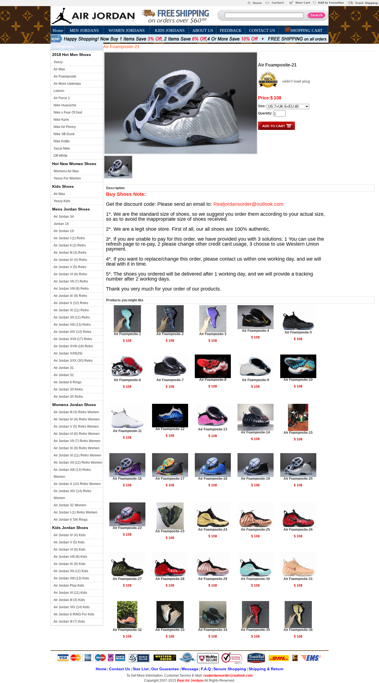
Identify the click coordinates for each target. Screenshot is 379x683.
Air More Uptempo (67, 84)
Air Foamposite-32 (127, 630)
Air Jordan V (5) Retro (70, 267)
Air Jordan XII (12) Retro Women (78, 462)
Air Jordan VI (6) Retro (70, 274)
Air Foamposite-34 (212, 630)
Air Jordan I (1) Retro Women (75, 512)
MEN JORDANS (84, 30)
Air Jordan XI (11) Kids (70, 593)
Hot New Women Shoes (74, 163)
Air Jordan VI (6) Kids (69, 549)
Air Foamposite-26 (298, 529)
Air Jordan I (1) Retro (69, 238)
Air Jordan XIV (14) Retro (72, 332)
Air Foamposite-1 (127, 334)
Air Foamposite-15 (298, 433)
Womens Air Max (66, 171)
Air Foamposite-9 (255, 380)
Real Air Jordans (190, 680)
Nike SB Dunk (64, 134)
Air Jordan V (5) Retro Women (76, 426)
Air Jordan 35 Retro (68, 397)
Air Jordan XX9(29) (68, 353)
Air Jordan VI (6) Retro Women (77, 434)
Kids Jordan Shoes (70, 527)
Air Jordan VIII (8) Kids (70, 557)
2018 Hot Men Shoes (71, 54)
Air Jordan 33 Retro (68, 389)
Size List (141, 669)
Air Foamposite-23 (170, 531)
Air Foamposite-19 (255, 479)
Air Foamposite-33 (170, 630)
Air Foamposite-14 (255, 432)
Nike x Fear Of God (68, 112)
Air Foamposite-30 (255, 579)
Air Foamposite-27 (127, 579)
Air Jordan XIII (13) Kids (71, 578)
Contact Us (119, 669)
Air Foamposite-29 (212, 579)
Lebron (59, 91)
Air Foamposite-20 (298, 479)
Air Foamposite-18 (212, 479)
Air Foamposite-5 (298, 332)
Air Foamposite (65, 76)
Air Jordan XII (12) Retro (72, 317)
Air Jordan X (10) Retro (71, 303)
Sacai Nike (62, 148)
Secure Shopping (229, 669)
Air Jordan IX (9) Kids (69, 564)
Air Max (59, 69)
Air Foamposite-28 (170, 579)
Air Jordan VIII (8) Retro (71, 289)
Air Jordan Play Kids (69, 585)
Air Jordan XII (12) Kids (71, 571)
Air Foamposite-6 (127, 380)
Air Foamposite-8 (212, 380)
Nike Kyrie (61, 120)
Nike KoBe (62, 141)
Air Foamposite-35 (255, 630)
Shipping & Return (266, 669)
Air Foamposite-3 (212, 334)
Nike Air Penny (65, 127)
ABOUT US (202, 30)
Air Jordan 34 (64, 217)
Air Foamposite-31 (298, 579)
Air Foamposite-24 (212, 529)
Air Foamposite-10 (298, 380)
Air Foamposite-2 (170, 334)
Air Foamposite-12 (170, 429)
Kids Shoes (63, 186)
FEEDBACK (231, 30)
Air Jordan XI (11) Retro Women (77, 455)
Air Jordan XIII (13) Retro (72, 325)
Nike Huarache (65, 105)
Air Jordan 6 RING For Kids (74, 614)
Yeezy (58, 62)
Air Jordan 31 (64, 368)
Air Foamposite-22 (127, 528)
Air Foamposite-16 (127, 479)
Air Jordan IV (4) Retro (70, 260)
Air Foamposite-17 (170, 479)
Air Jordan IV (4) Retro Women (77, 419)
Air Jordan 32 (64, 375)
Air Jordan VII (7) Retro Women (77, 441)
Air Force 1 (62, 98)
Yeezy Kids (62, 201)
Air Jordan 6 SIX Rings (71, 520)
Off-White (60, 156)
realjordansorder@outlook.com (228, 675)
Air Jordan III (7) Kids (69, 621)
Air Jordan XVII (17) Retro (73, 339)
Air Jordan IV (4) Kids (69, 535)
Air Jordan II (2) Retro (70, 245)
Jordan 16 (61, 224)
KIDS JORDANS (170, 30)
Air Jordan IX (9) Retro (70, 296)
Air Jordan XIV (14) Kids (72, 607)
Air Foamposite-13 (212, 429)
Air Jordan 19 (64, 231)
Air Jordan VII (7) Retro (71, 281)
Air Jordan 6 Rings (68, 382)
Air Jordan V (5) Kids (69, 542)
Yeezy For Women (67, 178)
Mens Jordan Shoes (71, 209)
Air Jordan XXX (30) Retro (73, 361)
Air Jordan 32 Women (70, 505)
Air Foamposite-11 (127, 431)
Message (189, 669)
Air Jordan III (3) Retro (70, 253)
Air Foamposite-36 (298, 630)
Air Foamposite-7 (170, 380)
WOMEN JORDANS (126, 30)
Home (58, 30)
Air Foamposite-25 (255, 529)
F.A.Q (206, 669)
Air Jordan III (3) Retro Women (76, 412)
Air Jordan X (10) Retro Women (77, 484)
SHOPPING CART (306, 30)
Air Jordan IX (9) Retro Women (77, 448)
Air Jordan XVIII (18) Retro (73, 346)
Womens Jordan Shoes (74, 404)
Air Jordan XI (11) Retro (71, 310)
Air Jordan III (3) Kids (69, 600)
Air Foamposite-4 (255, 331)
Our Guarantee (165, 669)
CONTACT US (262, 30)
